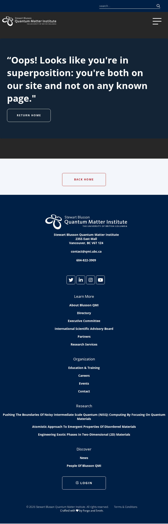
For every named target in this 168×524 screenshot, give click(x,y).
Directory (84, 313)
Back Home (84, 179)
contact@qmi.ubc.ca (86, 251)
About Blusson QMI (84, 305)
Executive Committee (84, 321)
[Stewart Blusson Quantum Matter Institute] (35, 21)
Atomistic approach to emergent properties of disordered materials (84, 427)
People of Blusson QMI (84, 466)
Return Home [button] (29, 115)
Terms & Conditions (125, 507)
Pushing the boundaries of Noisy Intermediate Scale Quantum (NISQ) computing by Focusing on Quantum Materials (84, 417)
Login (86, 483)
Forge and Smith (93, 510)
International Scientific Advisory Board (84, 329)
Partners (84, 336)
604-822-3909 (86, 260)
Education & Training (84, 368)
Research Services (84, 344)
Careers (84, 375)
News (84, 458)
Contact (84, 391)
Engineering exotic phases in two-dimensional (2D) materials (84, 434)
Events (84, 383)
